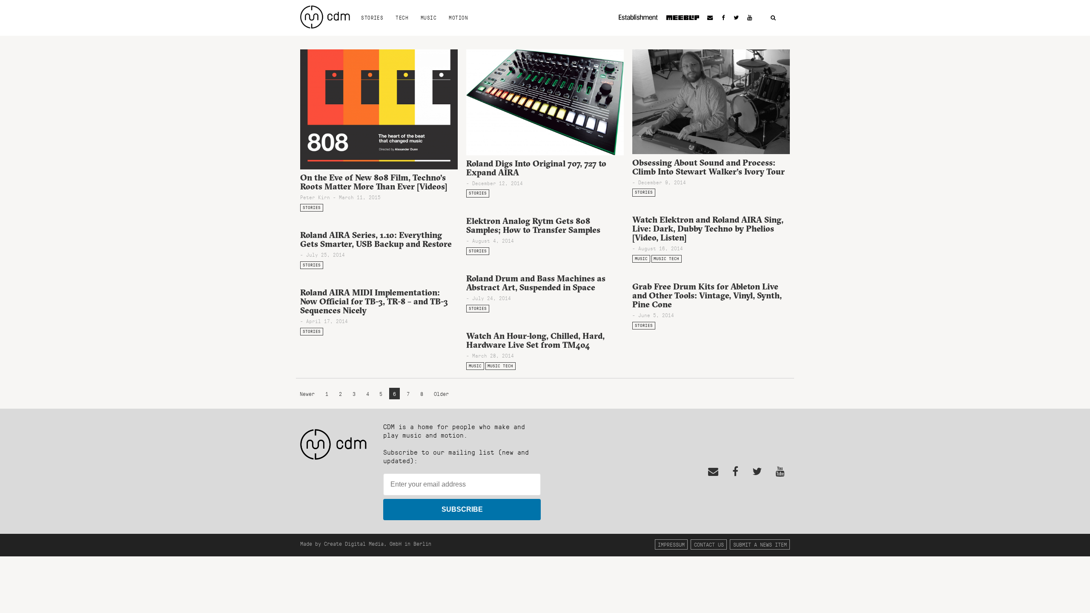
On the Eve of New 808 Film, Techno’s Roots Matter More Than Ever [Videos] (373, 182)
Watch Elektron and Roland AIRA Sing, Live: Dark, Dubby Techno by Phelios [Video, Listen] (707, 229)
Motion (458, 17)
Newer (309, 393)
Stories (372, 17)
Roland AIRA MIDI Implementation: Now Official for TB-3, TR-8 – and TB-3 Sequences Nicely (374, 301)
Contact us (709, 544)
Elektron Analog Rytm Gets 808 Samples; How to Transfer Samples (533, 225)
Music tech (666, 258)
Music (428, 17)
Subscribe (462, 509)
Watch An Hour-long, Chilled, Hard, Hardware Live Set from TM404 (535, 340)
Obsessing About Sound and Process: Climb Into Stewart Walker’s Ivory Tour (708, 167)
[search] (773, 18)
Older (441, 393)
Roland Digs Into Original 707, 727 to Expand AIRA (536, 168)
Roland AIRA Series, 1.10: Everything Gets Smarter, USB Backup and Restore (376, 239)
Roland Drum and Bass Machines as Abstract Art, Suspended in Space (535, 282)
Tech (402, 17)
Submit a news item (760, 544)
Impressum (671, 544)
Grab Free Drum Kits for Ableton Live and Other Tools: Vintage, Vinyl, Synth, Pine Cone (707, 295)
